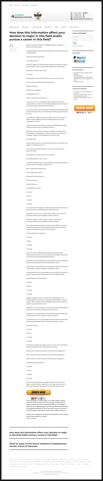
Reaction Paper (23, 464)
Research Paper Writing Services (41, 464)
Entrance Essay (46, 461)
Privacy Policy (12, 466)
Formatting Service (59, 461)
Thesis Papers (86, 464)
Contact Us (78, 459)
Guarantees (68, 461)
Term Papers (78, 464)
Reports (64, 27)
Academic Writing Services (26, 459)
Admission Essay (13, 27)
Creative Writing (13, 461)
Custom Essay (12, 48)
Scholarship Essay (70, 464)
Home (11, 5)
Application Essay (46, 459)
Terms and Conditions (22, 466)
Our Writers (25, 5)
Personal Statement (14, 464)
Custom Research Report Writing (26, 461)
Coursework (86, 459)
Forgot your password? (78, 46)
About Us (17, 5)
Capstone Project (37, 27)
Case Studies (72, 459)
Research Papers (74, 27)
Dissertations (47, 27)
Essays (56, 27)
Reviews (62, 464)
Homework (75, 461)
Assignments (25, 27)
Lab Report (82, 461)
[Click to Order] (47, 394)
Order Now (34, 5)
